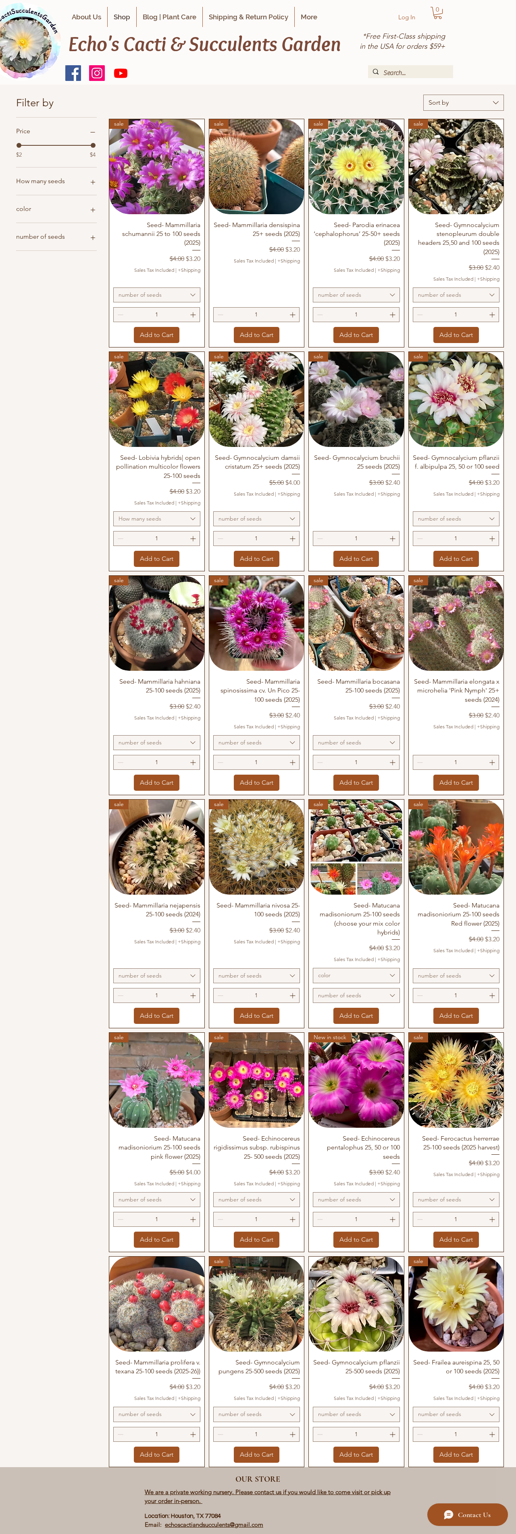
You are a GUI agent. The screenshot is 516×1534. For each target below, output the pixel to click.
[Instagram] (97, 73)
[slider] (19, 145)
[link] (438, 13)
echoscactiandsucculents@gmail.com (214, 1524)
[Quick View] (156, 1304)
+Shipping (189, 270)
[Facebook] (73, 73)
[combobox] (463, 103)
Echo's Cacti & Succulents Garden (204, 43)
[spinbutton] (157, 315)
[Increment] (194, 315)
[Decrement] (119, 315)
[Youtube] (121, 73)
